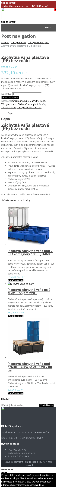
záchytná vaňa (8, 107)
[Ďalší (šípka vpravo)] (5, 472)
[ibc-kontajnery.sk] (19, 18)
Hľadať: (5, 405)
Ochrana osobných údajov (31, 485)
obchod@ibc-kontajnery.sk (15, 6)
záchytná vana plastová (29, 107)
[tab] (32, 113)
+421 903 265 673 (39, 6)
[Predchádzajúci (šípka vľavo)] (2, 472)
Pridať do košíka (10, 97)
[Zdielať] (5, 469)
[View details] (28, 244)
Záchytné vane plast (38, 42)
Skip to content (8, 3)
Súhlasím (13, 485)
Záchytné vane (18, 42)
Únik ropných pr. (20, 100)
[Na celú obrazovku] (9, 469)
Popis (10, 112)
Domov (5, 42)
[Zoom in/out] (12, 469)
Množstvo (6, 93)
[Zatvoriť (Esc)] (2, 469)
